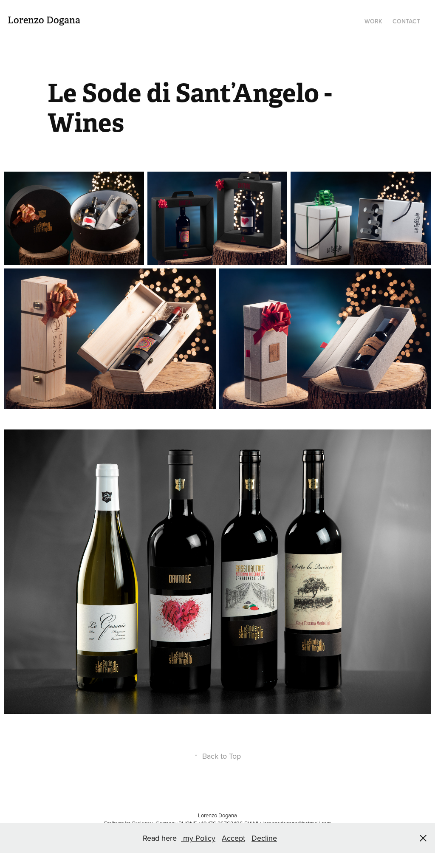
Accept (233, 838)
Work (373, 21)
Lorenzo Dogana (44, 20)
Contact (406, 21)
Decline (264, 838)
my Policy (198, 838)
